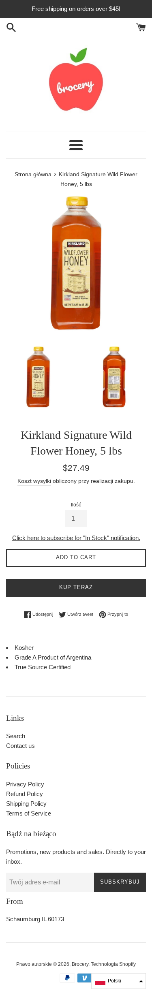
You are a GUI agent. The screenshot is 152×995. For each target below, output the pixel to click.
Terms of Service (28, 813)
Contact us (20, 745)
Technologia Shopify (113, 964)
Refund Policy (24, 793)
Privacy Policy (25, 784)
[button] (118, 981)
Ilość (76, 505)
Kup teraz (76, 587)
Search (15, 735)
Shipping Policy (26, 803)
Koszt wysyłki (34, 481)
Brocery (80, 964)
